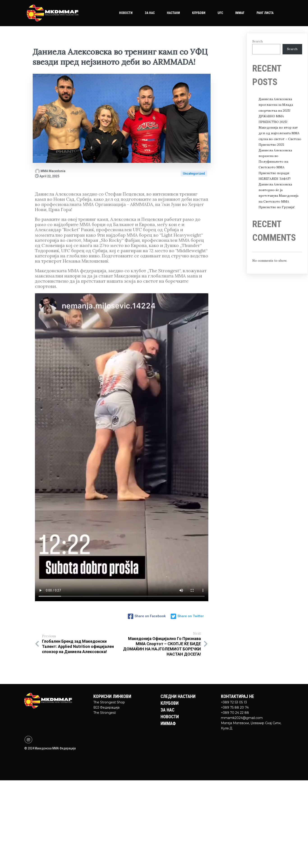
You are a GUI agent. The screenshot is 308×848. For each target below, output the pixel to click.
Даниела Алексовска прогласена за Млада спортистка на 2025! (276, 104)
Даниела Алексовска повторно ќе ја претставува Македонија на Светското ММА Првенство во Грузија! (278, 195)
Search (257, 41)
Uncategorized (194, 173)
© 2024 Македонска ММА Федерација (50, 748)
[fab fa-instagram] (28, 739)
